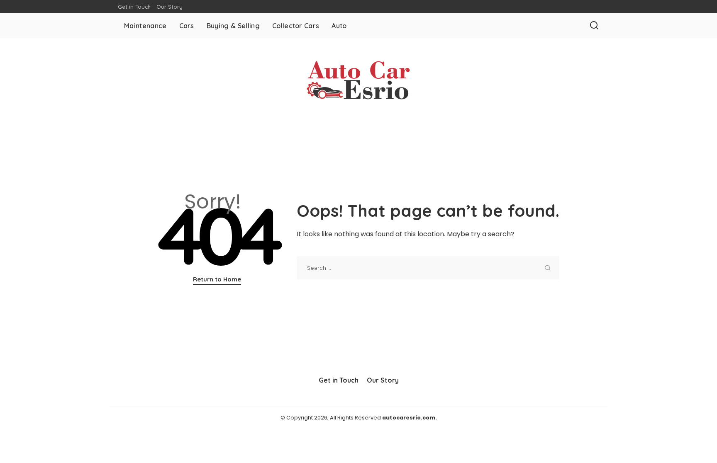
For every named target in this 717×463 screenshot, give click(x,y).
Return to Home (217, 279)
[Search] (594, 25)
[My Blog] (358, 81)
